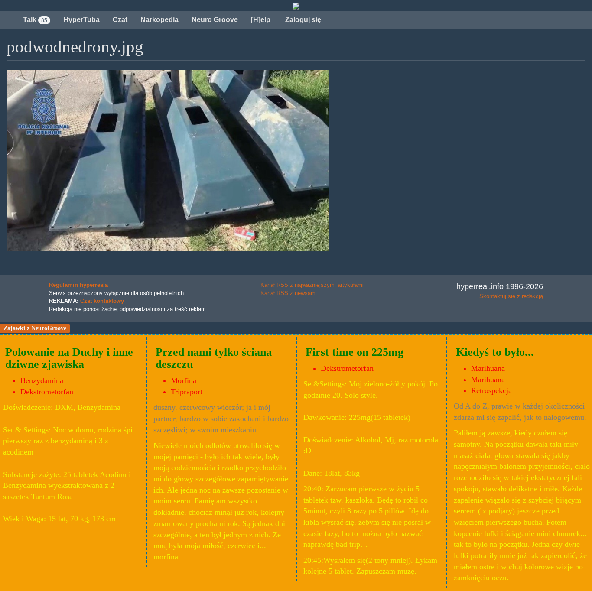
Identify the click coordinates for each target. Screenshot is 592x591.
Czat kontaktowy (102, 301)
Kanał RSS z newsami (288, 293)
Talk (35, 19)
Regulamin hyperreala (78, 285)
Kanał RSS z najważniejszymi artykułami (312, 285)
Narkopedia (159, 19)
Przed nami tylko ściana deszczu (214, 358)
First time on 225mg (354, 352)
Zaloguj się (302, 19)
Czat (120, 19)
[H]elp (260, 19)
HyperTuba (81, 19)
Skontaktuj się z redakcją (511, 296)
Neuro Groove (215, 19)
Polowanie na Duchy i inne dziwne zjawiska (69, 358)
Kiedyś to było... (495, 352)
